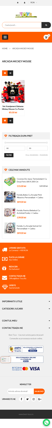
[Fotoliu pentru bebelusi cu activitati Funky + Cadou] (9, 212)
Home (4, 48)
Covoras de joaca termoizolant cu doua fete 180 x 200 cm (32, 180)
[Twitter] (27, 399)
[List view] (10, 73)
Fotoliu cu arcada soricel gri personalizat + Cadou (29, 227)
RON (33, 2)
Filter (9, 155)
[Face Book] (21, 399)
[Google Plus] (39, 399)
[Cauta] (46, 25)
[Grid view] (5, 73)
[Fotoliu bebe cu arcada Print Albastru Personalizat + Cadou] (9, 196)
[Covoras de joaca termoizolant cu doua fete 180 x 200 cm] (9, 180)
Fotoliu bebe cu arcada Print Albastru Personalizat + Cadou (30, 196)
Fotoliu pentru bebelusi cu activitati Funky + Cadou (28, 211)
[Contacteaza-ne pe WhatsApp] (46, 422)
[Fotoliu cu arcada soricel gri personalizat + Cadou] (9, 228)
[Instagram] (33, 399)
